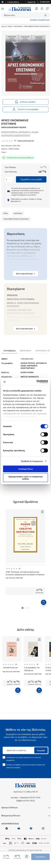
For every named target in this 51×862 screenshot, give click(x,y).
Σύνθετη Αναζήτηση (40, 19)
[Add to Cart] (43, 602)
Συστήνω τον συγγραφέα (28, 109)
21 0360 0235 (45, 2)
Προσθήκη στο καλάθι (31, 179)
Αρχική (3, 26)
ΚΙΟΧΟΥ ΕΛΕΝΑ (13, 149)
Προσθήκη (40, 856)
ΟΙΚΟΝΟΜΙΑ (18, 26)
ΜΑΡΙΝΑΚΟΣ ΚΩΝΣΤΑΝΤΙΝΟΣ (15, 135)
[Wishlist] (36, 9)
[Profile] (41, 9)
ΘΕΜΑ (10, 26)
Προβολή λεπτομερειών (32, 461)
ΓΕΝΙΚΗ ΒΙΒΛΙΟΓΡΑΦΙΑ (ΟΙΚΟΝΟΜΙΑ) (36, 26)
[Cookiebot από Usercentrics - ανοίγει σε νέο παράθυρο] (36, 381)
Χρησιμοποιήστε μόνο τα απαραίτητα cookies (25, 477)
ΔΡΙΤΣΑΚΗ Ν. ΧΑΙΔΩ (28, 132)
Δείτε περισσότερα (25, 273)
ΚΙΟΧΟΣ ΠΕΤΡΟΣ (9, 132)
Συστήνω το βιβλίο (28, 102)
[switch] (44, 434)
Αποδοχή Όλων (25, 469)
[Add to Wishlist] (26, 857)
